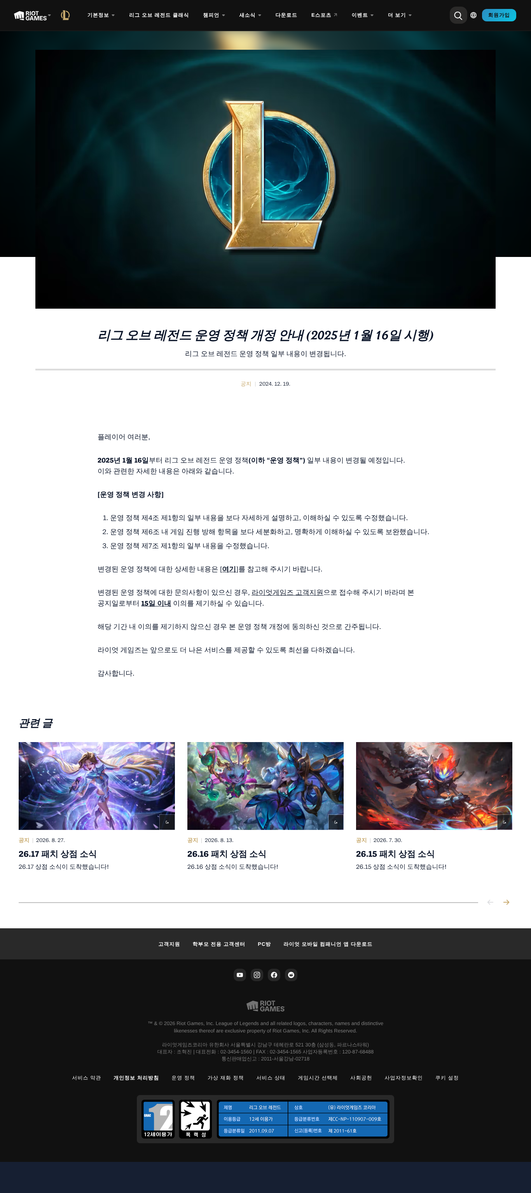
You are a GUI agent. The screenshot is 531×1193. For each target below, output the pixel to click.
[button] (246, 384)
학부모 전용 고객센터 (219, 944)
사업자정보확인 (404, 1078)
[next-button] (506, 903)
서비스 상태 (271, 1078)
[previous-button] (490, 903)
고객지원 (169, 944)
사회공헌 (361, 1078)
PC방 (264, 944)
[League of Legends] (66, 15)
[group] (265, 813)
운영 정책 (183, 1078)
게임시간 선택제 (318, 1078)
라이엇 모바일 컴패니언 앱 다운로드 (327, 944)
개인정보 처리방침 (136, 1078)
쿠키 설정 (447, 1078)
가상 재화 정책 (226, 1078)
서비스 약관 (86, 1078)
